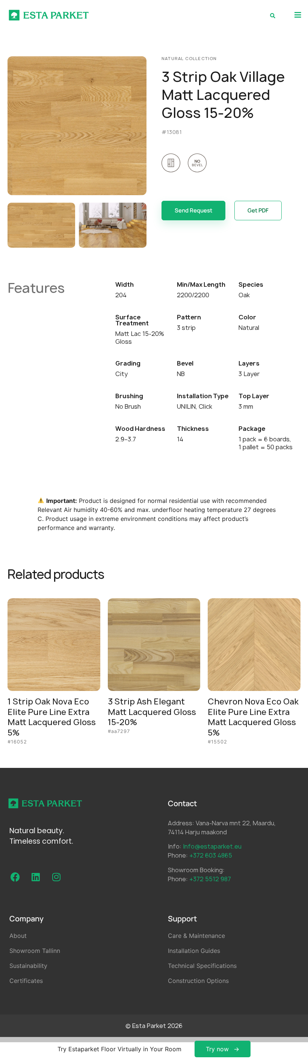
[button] (297, 15)
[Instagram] (56, 876)
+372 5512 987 (210, 879)
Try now (217, 1049)
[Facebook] (15, 876)
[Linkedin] (35, 876)
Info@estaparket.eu (212, 846)
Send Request (193, 210)
